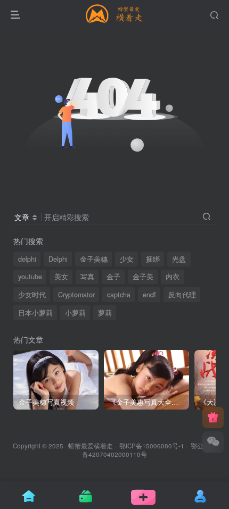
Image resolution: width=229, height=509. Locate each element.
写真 (87, 276)
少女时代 (32, 294)
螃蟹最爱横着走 (90, 445)
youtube (30, 276)
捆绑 (153, 259)
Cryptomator (76, 294)
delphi (27, 259)
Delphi (58, 259)
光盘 (179, 259)
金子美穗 (94, 259)
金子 (113, 276)
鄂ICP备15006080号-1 (151, 445)
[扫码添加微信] (213, 442)
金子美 (143, 276)
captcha (118, 294)
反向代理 (182, 294)
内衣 (172, 276)
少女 (127, 259)
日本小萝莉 (35, 313)
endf (149, 294)
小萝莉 (75, 313)
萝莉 (105, 313)
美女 (61, 276)
